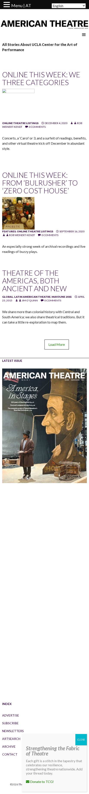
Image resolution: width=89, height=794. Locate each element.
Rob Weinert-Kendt (22, 235)
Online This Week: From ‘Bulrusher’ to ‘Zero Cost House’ (40, 183)
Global (7, 296)
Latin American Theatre (32, 296)
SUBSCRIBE (10, 723)
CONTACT (9, 754)
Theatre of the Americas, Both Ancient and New (34, 280)
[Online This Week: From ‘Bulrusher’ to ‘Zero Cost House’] (18, 213)
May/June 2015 (62, 296)
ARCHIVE (9, 746)
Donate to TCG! (41, 781)
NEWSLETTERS (13, 731)
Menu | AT (21, 5)
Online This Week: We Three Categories (41, 78)
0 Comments (37, 126)
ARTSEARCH (11, 739)
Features (9, 231)
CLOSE (81, 739)
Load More (56, 344)
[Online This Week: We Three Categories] (18, 104)
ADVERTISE (10, 715)
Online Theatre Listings (20, 123)
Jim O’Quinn (30, 300)
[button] (7, 5)
